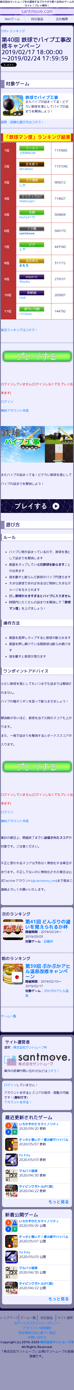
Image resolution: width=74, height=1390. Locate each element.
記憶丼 (48, 941)
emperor (32, 277)
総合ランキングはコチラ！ (19, 330)
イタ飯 (31, 228)
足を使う (32, 164)
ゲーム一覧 (8, 1016)
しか (22, 185)
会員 (32, 212)
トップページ (9, 1318)
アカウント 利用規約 (37, 1328)
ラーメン (32, 148)
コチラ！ (53, 1071)
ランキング (17, 31)
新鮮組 (31, 293)
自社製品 (37, 19)
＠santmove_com (44, 881)
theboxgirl (27, 201)
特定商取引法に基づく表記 (37, 1333)
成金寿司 (32, 261)
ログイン (7, 401)
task (22, 297)
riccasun (25, 314)
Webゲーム (12, 19)
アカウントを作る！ (18, 1102)
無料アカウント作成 (15, 410)
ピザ (32, 244)
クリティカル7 (32, 196)
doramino (26, 169)
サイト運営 (65, 1318)
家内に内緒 (31, 309)
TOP (4, 31)
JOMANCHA (27, 153)
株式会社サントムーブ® (30, 1047)
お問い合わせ (37, 1337)
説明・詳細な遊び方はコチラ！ (22, 122)
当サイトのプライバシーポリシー (37, 1323)
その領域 (32, 180)
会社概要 (62, 19)
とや (22, 249)
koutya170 (27, 217)
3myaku (24, 281)
